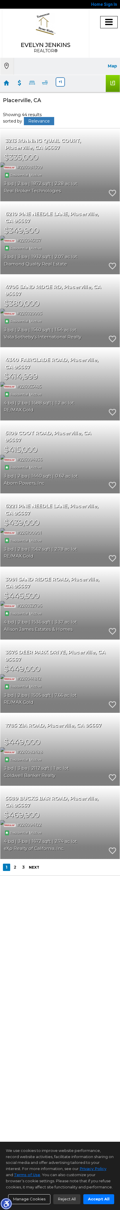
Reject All (67, 1199)
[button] (6, 1203)
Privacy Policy (93, 1168)
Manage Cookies (29, 1199)
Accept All (99, 1199)
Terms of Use (27, 1174)
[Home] (45, 24)
